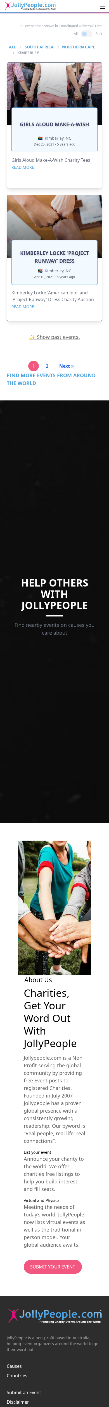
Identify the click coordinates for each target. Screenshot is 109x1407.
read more (22, 167)
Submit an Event (24, 1392)
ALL (12, 47)
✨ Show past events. (54, 337)
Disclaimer (18, 1402)
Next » (66, 366)
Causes (14, 1366)
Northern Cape (78, 47)
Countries (17, 1376)
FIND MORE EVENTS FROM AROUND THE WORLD (51, 379)
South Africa (39, 47)
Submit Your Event (52, 1267)
